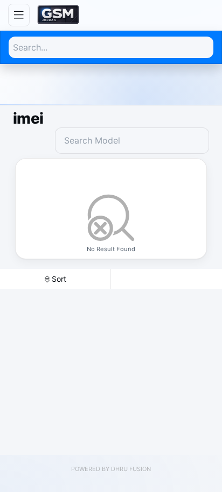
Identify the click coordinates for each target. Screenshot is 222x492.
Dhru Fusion (131, 469)
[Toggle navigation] (19, 15)
